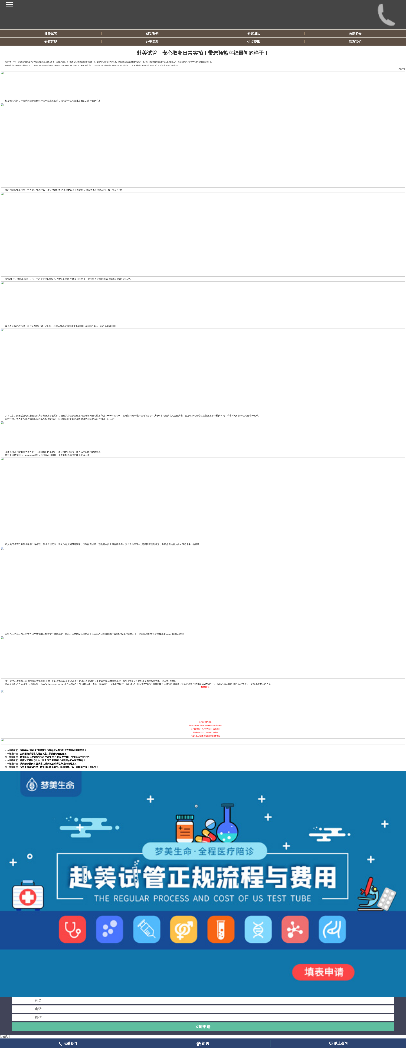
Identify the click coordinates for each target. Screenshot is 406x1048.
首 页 (205, 1043)
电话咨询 (70, 1043)
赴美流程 (152, 41)
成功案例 (152, 33)
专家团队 (253, 33)
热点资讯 (253, 41)
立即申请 (203, 1027)
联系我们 (355, 41)
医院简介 (355, 33)
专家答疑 (50, 41)
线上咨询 (341, 1043)
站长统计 (5, 1036)
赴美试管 (50, 33)
